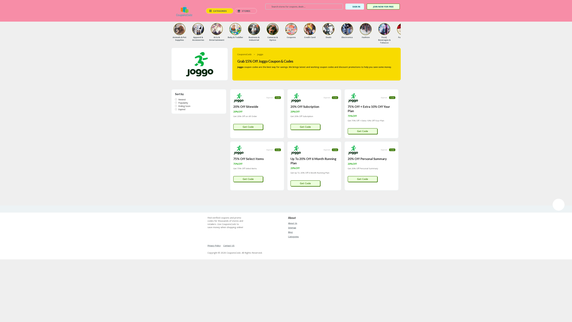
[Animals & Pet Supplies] (179, 29)
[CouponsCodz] (184, 11)
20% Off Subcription (304, 106)
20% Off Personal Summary (367, 159)
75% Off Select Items (248, 159)
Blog (290, 232)
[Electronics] (347, 29)
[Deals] (328, 29)
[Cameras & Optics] (272, 29)
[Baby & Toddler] (235, 29)
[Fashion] (366, 29)
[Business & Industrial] (254, 29)
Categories (293, 236)
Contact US (228, 245)
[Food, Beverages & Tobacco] (384, 29)
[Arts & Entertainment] (217, 29)
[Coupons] (291, 29)
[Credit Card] (310, 29)
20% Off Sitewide (245, 106)
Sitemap (292, 227)
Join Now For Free (383, 6)
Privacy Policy (214, 245)
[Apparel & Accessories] (198, 29)
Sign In (356, 6)
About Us (292, 223)
